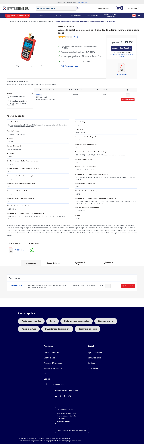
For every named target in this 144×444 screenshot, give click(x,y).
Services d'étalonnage (53, 363)
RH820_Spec (19, 250)
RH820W (39, 94)
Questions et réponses (80, 263)
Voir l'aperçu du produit (70, 66)
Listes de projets (105, 321)
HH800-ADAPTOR (15, 285)
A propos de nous (94, 353)
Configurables (92, 15)
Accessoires (31, 264)
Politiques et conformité (54, 384)
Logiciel (47, 379)
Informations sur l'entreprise (110, 15)
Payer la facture (29, 329)
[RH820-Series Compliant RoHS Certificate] (32, 250)
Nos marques (76, 15)
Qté (101, 285)
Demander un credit (88, 329)
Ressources (40, 15)
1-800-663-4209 (82, 2)
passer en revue (53, 263)
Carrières (91, 363)
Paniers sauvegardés (31, 321)
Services (58, 15)
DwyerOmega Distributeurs (57, 329)
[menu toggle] (9, 15)
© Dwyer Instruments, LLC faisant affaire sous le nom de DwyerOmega (44, 438)
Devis (52, 321)
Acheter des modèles (121, 48)
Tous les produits (18, 15)
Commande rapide (51, 353)
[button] (136, 15)
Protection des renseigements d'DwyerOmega (34, 441)
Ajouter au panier (128, 99)
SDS (46, 374)
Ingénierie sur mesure (53, 368)
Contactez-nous (103, 8)
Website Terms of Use (58, 441)
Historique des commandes (76, 321)
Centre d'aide (49, 358)
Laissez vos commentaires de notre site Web (72, 430)
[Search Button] (79, 8)
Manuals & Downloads (108, 263)
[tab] (17, 247)
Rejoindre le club (63, 421)
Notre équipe (92, 368)
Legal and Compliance (74, 441)
